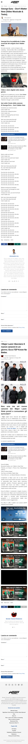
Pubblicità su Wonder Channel (14, 732)
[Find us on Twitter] (12, 685)
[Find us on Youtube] (19, 685)
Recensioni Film (14, 721)
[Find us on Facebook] (15, 685)
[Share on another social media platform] (24, 244)
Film (14, 714)
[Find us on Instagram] (9, 685)
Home (2, 6)
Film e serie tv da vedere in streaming (14, 717)
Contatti (14, 730)
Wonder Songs (14, 710)
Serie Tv (14, 715)
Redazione (14, 734)
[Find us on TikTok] (22, 685)
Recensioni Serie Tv (14, 722)
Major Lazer (6, 602)
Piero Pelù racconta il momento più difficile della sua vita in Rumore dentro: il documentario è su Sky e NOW (17, 147)
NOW (12, 239)
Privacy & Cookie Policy (14, 735)
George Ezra (6, 239)
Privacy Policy (22, 327)
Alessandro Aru (8, 17)
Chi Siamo (14, 728)
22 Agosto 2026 (12, 150)
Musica (5, 6)
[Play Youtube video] (14, 80)
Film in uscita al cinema (14, 719)
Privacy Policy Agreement (7, 325)
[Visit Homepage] (15, 2)
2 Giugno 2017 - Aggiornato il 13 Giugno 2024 (12, 357)
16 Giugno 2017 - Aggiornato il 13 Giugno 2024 (12, 19)
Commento (4, 296)
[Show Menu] (1, 2)
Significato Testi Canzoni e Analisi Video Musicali (17, 6)
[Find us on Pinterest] (6, 685)
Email (2, 319)
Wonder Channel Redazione (10, 355)
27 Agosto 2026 (12, 143)
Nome (3, 313)
